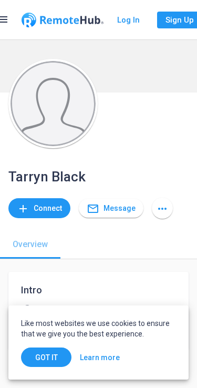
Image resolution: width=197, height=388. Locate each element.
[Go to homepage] (62, 20)
